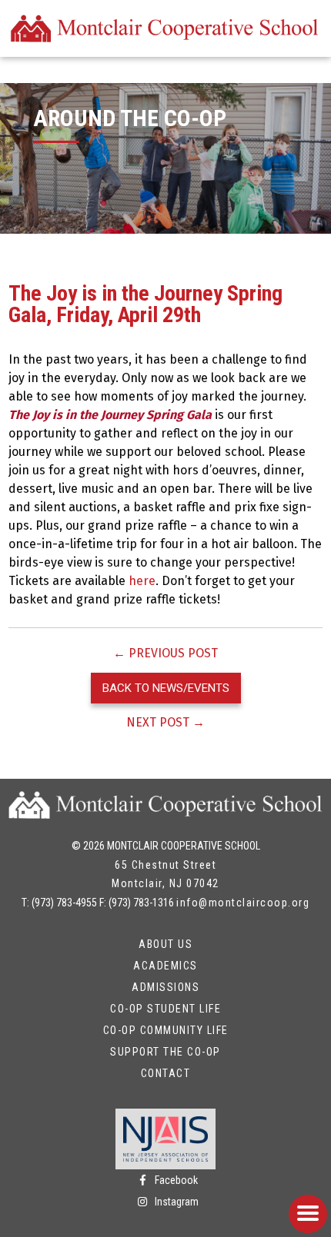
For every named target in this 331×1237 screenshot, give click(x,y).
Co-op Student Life (165, 1009)
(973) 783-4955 (64, 902)
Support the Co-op (165, 1052)
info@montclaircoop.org (242, 902)
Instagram (175, 1201)
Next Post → (165, 722)
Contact (166, 1073)
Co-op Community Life (166, 1030)
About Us (165, 944)
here (142, 581)
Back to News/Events (165, 688)
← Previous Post (165, 653)
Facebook (175, 1180)
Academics (165, 965)
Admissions (165, 987)
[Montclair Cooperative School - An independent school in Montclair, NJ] (165, 28)
